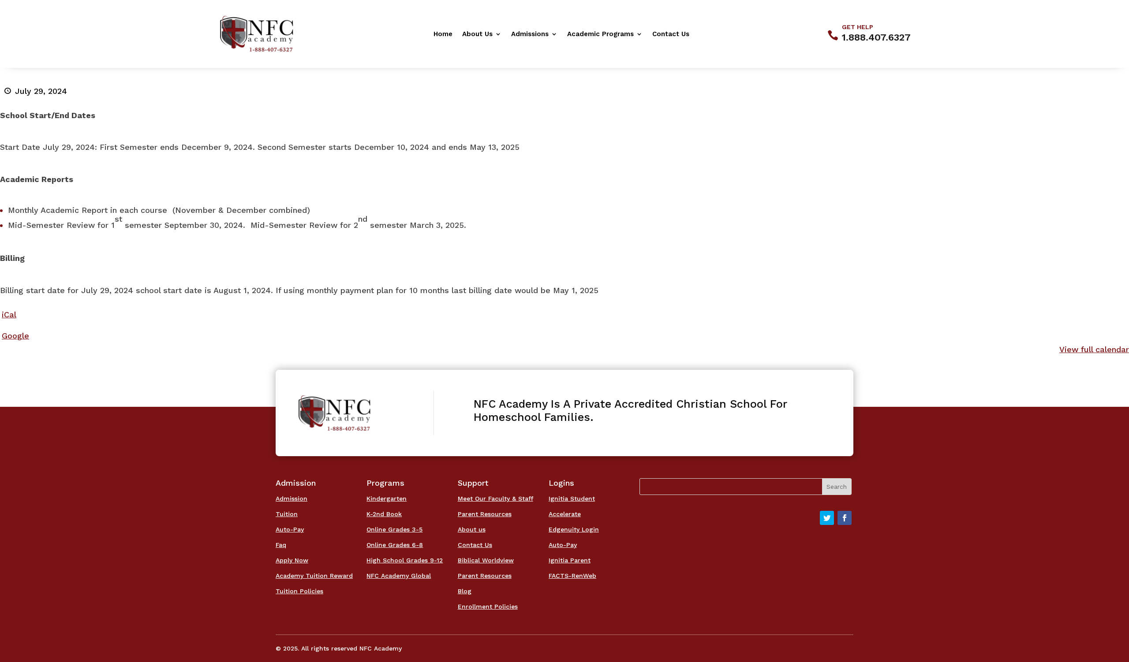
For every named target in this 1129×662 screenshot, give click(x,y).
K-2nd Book (384, 513)
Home (443, 34)
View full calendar (1094, 349)
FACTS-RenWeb (572, 575)
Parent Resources (485, 513)
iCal (9, 314)
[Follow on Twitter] (827, 518)
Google (15, 335)
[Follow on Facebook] (844, 518)
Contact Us (670, 34)
